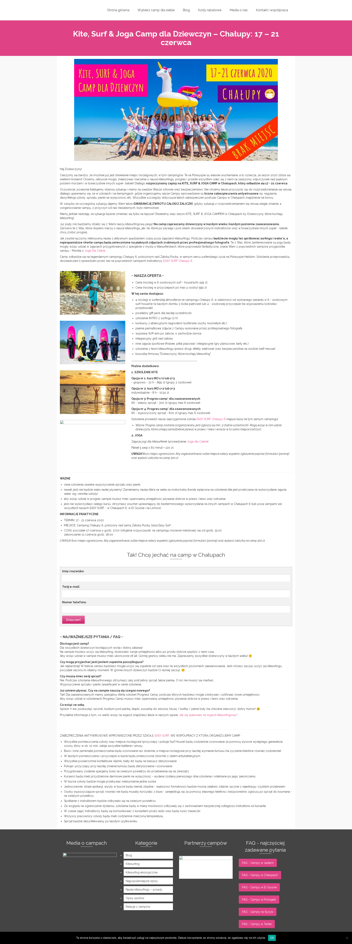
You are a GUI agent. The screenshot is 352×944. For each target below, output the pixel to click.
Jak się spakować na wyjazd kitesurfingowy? (208, 715)
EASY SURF (162, 735)
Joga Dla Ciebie (95, 250)
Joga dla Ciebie (197, 441)
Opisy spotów (135, 898)
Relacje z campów (138, 906)
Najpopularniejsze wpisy (142, 881)
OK (272, 937)
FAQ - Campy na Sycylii (257, 911)
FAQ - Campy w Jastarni (258, 862)
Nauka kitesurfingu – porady (144, 889)
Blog (129, 855)
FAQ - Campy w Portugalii (259, 899)
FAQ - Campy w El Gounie (259, 887)
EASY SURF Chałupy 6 (177, 260)
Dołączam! (73, 619)
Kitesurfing (133, 863)
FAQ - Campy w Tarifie (257, 924)
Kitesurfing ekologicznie (141, 872)
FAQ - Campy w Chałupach (260, 875)
